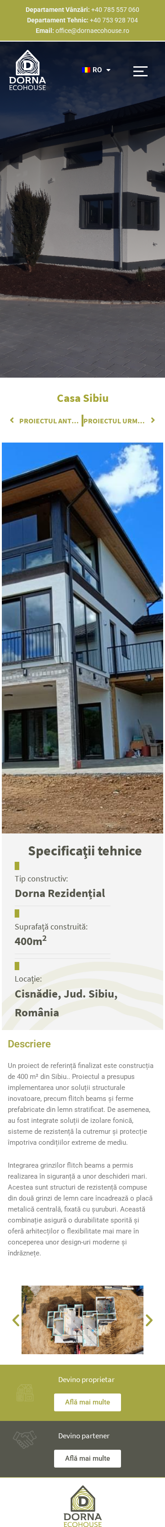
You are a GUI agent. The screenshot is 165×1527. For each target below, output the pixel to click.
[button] (140, 70)
